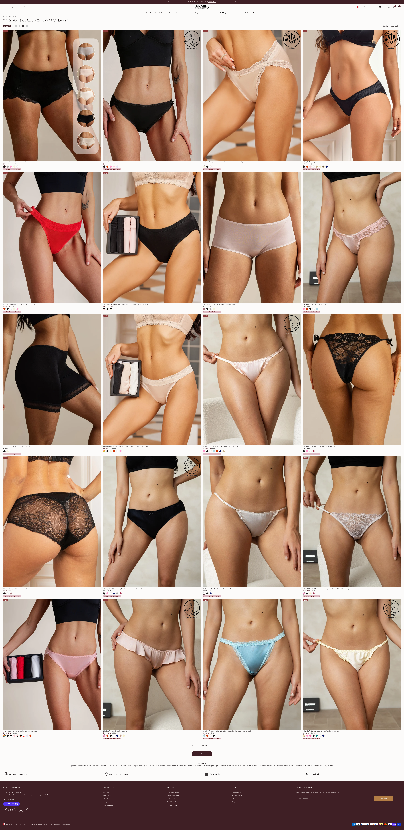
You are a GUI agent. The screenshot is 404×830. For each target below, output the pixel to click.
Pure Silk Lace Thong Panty (316, 304)
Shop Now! (212, 2)
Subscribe (383, 798)
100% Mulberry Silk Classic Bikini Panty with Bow (123, 589)
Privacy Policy (172, 805)
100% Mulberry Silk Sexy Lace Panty (15, 589)
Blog (105, 802)
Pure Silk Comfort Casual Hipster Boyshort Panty (219, 304)
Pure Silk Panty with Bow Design (114, 162)
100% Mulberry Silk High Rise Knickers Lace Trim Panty (22, 162)
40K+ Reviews (108, 805)
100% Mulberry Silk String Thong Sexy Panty (222, 446)
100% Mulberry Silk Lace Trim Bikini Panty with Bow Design (223, 162)
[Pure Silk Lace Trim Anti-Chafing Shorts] (52, 379)
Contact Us (107, 795)
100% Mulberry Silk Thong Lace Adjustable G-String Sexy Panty (328, 589)
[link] (389, 7)
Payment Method (173, 792)
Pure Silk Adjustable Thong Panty (218, 589)
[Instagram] (10, 810)
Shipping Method (173, 795)
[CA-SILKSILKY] (202, 7)
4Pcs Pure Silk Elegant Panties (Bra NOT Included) (20, 731)
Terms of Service (64, 824)
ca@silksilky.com (9, 799)
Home (5, 16)
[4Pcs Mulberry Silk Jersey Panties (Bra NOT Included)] (152, 237)
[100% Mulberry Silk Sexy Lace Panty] (52, 521)
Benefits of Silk (237, 795)
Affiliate (106, 799)
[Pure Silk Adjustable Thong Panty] (252, 521)
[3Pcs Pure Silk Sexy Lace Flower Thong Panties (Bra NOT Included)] (152, 379)
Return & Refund (173, 799)
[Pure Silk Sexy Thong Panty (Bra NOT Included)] (52, 237)
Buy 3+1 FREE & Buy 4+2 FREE (12, 169)
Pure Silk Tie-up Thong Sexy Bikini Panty (320, 446)
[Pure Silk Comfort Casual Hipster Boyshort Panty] (252, 237)
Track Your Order (173, 802)
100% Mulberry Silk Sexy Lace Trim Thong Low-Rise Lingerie (227, 731)
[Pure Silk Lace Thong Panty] (352, 237)
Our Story (106, 792)
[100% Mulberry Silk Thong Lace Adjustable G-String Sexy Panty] (352, 521)
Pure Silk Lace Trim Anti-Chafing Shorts (16, 446)
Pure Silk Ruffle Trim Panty (116, 731)
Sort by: (385, 26)
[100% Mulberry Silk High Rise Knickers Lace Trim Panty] (52, 95)
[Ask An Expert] (389, 7)
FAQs (233, 802)
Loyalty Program (237, 792)
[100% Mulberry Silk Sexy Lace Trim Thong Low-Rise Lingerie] (252, 664)
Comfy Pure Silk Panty (314, 162)
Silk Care (235, 799)
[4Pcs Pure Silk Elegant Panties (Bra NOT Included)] (52, 664)
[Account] (384, 7)
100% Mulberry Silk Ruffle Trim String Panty (321, 731)
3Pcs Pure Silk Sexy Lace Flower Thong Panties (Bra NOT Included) (125, 446)
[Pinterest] (26, 810)
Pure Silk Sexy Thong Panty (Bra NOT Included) (19, 304)
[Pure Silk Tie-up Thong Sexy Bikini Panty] (352, 379)
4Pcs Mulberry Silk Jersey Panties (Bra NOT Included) (127, 304)
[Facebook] (5, 810)
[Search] (380, 7)
